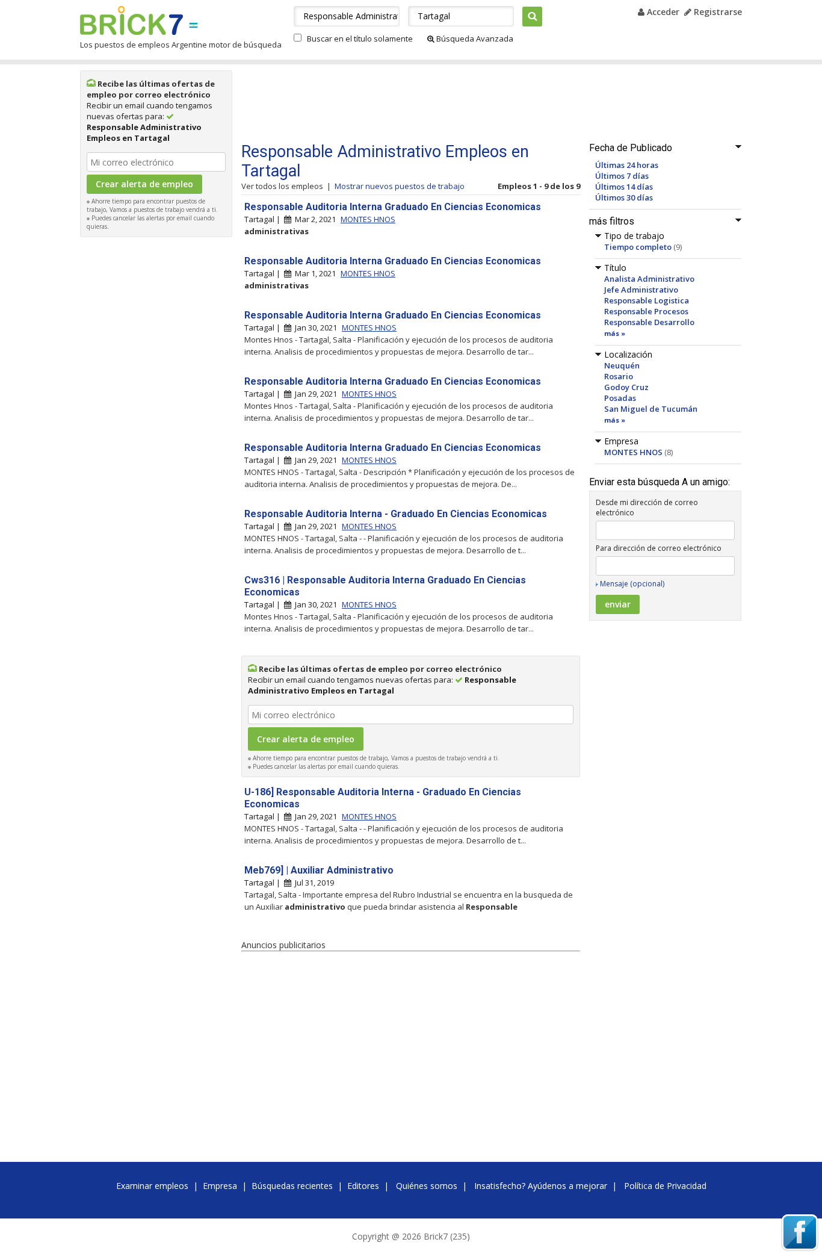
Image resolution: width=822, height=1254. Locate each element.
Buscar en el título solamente (360, 38)
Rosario (618, 376)
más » (614, 333)
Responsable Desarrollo (649, 322)
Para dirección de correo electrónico (659, 548)
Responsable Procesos (646, 311)
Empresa (220, 1185)
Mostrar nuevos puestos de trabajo (400, 186)
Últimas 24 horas (626, 165)
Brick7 (131, 20)
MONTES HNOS (633, 452)
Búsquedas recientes (292, 1185)
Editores (363, 1185)
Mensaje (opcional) (632, 584)
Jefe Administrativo (641, 289)
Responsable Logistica (646, 300)
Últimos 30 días (624, 197)
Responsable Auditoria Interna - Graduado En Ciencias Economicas (395, 514)
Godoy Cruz (626, 387)
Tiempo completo (638, 246)
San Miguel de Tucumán (650, 408)
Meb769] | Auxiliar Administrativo (319, 870)
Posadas (620, 398)
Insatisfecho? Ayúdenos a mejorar (540, 1185)
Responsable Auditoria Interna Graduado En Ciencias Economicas (392, 207)
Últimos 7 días (622, 175)
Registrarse (716, 11)
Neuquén (622, 365)
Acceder (661, 11)
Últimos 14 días (624, 186)
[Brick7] (193, 25)
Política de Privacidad (665, 1185)
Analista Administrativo (649, 278)
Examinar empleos (152, 1185)
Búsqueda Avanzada (473, 38)
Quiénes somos (426, 1185)
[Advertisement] (156, 423)
